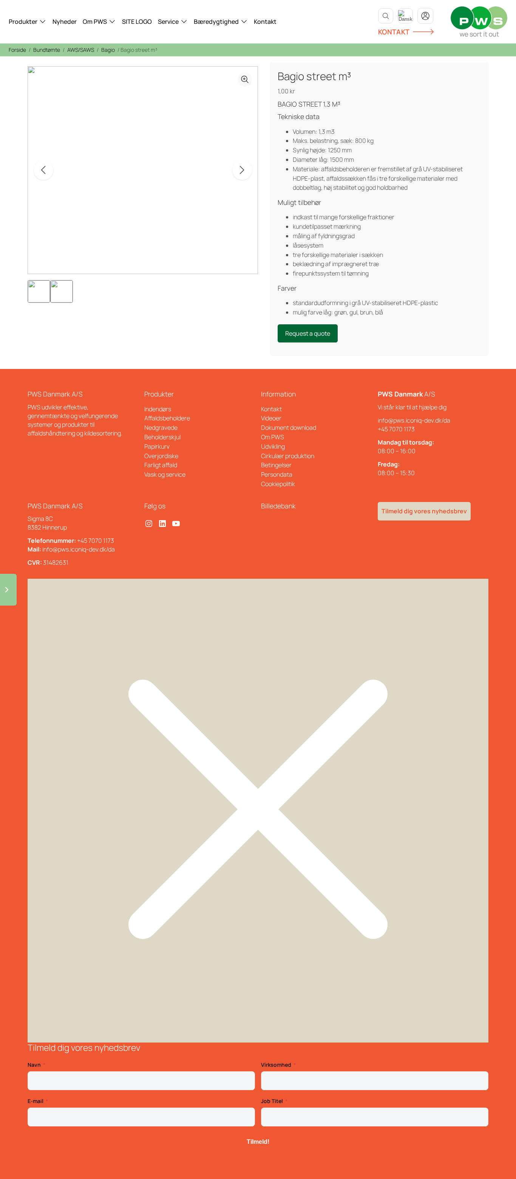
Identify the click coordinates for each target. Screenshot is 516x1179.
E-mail (35, 1101)
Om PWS (95, 21)
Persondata (276, 474)
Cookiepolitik (278, 484)
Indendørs (157, 409)
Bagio (108, 49)
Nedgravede (161, 427)
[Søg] (385, 15)
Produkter (23, 21)
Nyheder (65, 21)
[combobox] (405, 15)
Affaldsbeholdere (167, 418)
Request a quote (307, 333)
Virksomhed (276, 1064)
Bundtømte (46, 49)
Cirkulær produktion (287, 456)
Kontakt (265, 21)
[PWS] (479, 22)
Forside (17, 49)
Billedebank (278, 505)
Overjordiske (161, 456)
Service (168, 21)
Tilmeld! (258, 1142)
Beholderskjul (162, 437)
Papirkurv (157, 446)
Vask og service (164, 474)
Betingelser (276, 465)
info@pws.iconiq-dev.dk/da (414, 420)
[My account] (425, 16)
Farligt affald (160, 465)
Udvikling (273, 446)
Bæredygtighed (216, 21)
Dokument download (288, 427)
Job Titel (272, 1101)
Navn (34, 1064)
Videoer (271, 418)
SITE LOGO (137, 21)
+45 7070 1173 (396, 429)
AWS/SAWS (80, 49)
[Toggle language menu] (405, 15)
